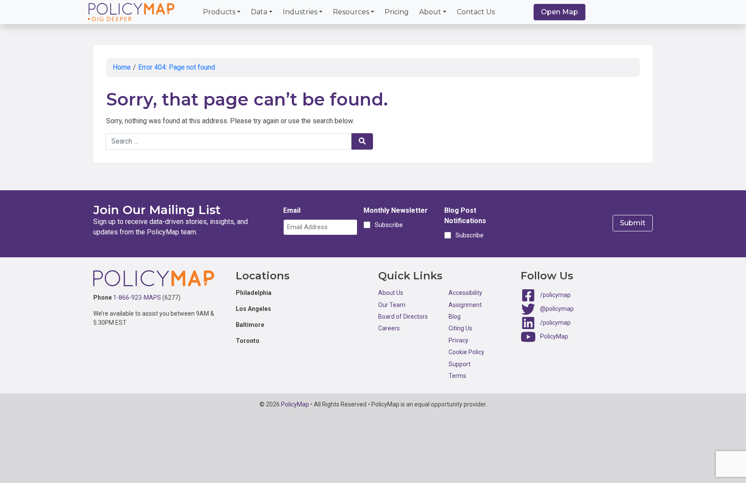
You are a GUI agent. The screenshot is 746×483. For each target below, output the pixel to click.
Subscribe (387, 225)
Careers (389, 328)
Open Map (559, 12)
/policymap (555, 294)
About (430, 12)
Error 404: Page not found (176, 67)
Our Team (391, 304)
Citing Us (460, 328)
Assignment (465, 304)
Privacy (458, 340)
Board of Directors (403, 316)
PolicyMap (554, 336)
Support (460, 364)
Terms (457, 375)
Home (122, 67)
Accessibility (465, 292)
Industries (300, 12)
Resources (351, 12)
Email (291, 210)
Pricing (397, 12)
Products (219, 12)
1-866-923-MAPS (137, 297)
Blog (455, 316)
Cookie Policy (466, 352)
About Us (390, 292)
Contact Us (476, 12)
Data (259, 12)
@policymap (557, 308)
